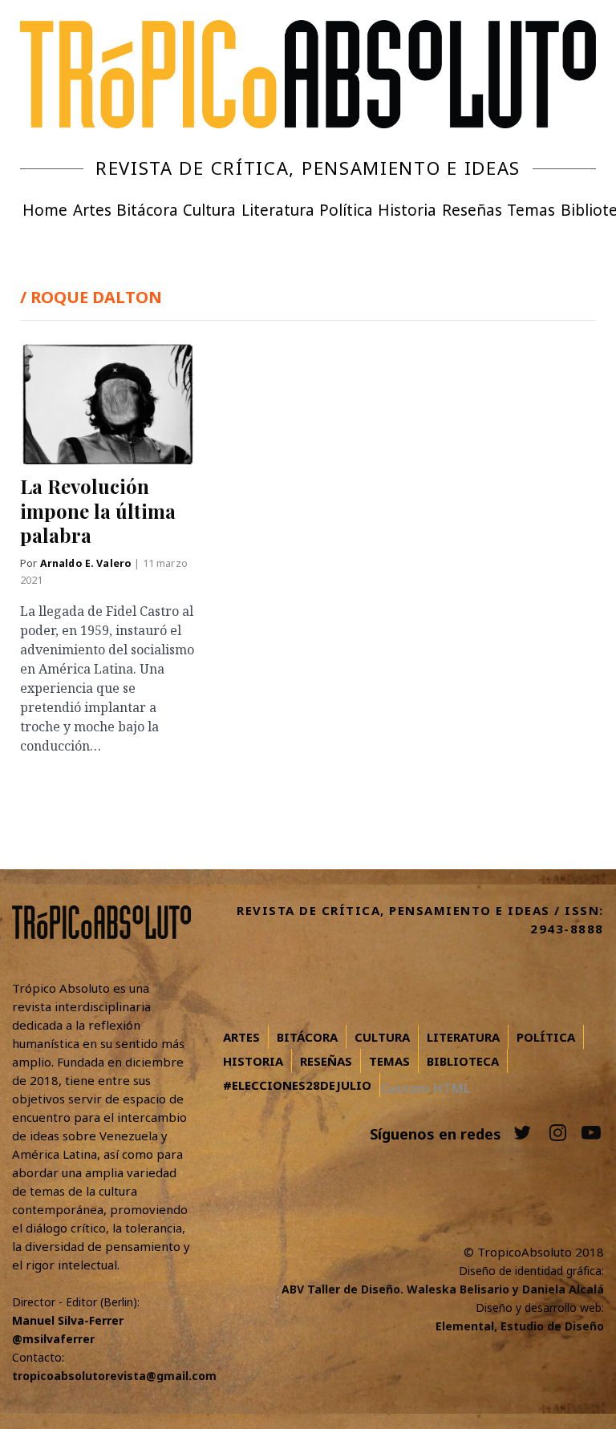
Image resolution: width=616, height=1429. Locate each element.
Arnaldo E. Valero (87, 563)
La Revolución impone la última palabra (98, 510)
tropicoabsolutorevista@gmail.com (114, 1375)
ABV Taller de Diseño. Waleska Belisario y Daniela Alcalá (443, 1289)
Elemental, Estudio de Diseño (520, 1326)
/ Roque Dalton (91, 297)
